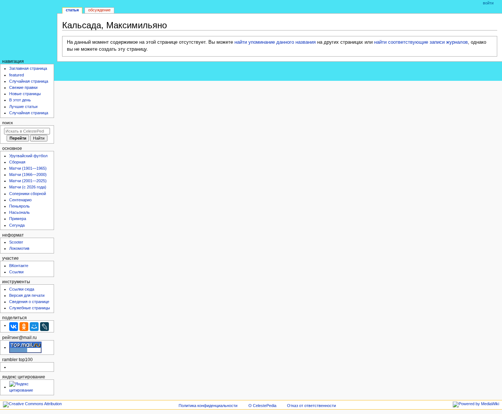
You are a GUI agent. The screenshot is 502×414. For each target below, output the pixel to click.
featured (16, 75)
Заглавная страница (28, 68)
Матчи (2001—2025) (28, 181)
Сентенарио (20, 200)
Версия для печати (26, 295)
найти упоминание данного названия (275, 42)
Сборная (17, 162)
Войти (488, 3)
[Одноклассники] (23, 326)
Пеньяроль (19, 206)
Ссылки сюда (21, 289)
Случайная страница (28, 81)
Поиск (7, 122)
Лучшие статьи (23, 106)
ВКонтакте (18, 265)
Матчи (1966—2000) (28, 174)
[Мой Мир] (34, 326)
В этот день (20, 100)
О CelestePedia (262, 405)
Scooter (16, 242)
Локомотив (19, 248)
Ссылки (16, 272)
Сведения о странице (29, 301)
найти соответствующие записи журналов (421, 42)
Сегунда (17, 225)
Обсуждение (99, 10)
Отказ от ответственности (311, 405)
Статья (72, 10)
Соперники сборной (27, 193)
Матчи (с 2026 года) (27, 187)
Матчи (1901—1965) (28, 168)
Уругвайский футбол (28, 156)
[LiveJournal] (44, 326)
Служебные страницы (29, 308)
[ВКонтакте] (13, 326)
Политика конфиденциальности (208, 405)
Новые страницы (25, 93)
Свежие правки (23, 87)
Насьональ (19, 212)
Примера (17, 218)
